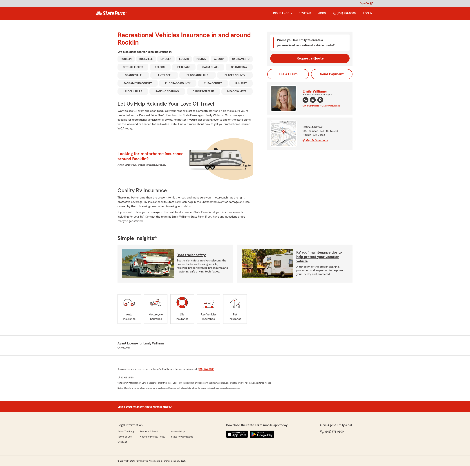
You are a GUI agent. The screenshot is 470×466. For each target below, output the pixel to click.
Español (364, 3)
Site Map (122, 442)
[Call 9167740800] (305, 100)
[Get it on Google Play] (262, 434)
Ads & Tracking (126, 431)
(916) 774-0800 (346, 13)
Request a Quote (310, 58)
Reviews (305, 13)
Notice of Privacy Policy (152, 437)
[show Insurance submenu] (290, 13)
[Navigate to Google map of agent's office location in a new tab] (320, 100)
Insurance (281, 13)
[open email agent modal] (313, 100)
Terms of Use (125, 437)
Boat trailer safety (191, 255)
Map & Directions (317, 140)
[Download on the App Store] (237, 434)
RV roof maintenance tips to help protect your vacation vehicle (319, 257)
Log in (367, 13)
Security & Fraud (149, 431)
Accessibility (178, 431)
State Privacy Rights (182, 437)
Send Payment (332, 74)
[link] (111, 13)
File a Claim (288, 74)
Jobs (322, 13)
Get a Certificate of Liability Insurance (321, 106)
